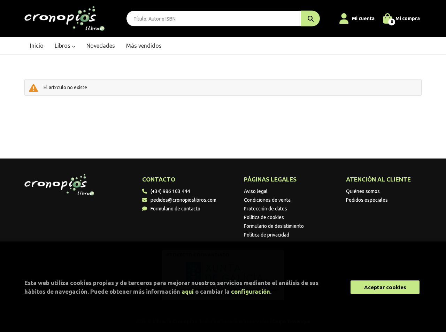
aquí (188, 291)
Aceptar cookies (385, 287)
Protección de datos (265, 208)
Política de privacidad (266, 235)
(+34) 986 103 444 (170, 191)
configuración (250, 291)
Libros (63, 46)
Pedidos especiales (367, 200)
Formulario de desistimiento (274, 226)
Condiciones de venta (267, 200)
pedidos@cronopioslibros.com (183, 200)
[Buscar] (310, 18)
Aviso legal (256, 191)
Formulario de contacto (175, 208)
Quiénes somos (363, 191)
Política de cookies (264, 217)
